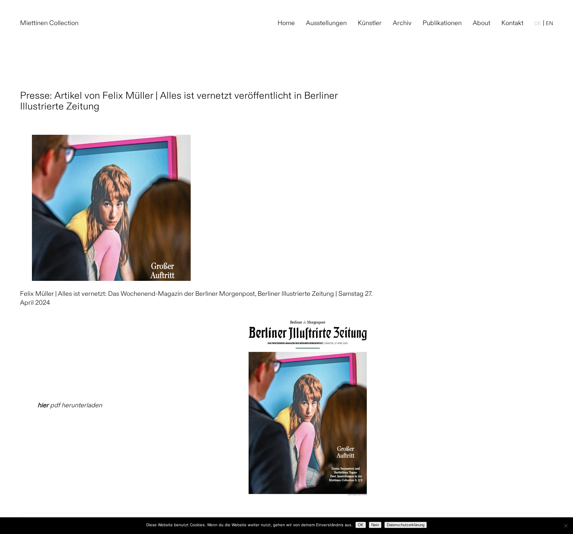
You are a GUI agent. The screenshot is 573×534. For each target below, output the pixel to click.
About (481, 24)
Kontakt (512, 24)
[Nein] (566, 526)
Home (286, 24)
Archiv (402, 24)
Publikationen (442, 24)
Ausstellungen (326, 24)
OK (360, 525)
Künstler (370, 24)
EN (549, 23)
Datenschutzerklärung (405, 525)
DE (537, 23)
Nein (375, 525)
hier (43, 406)
